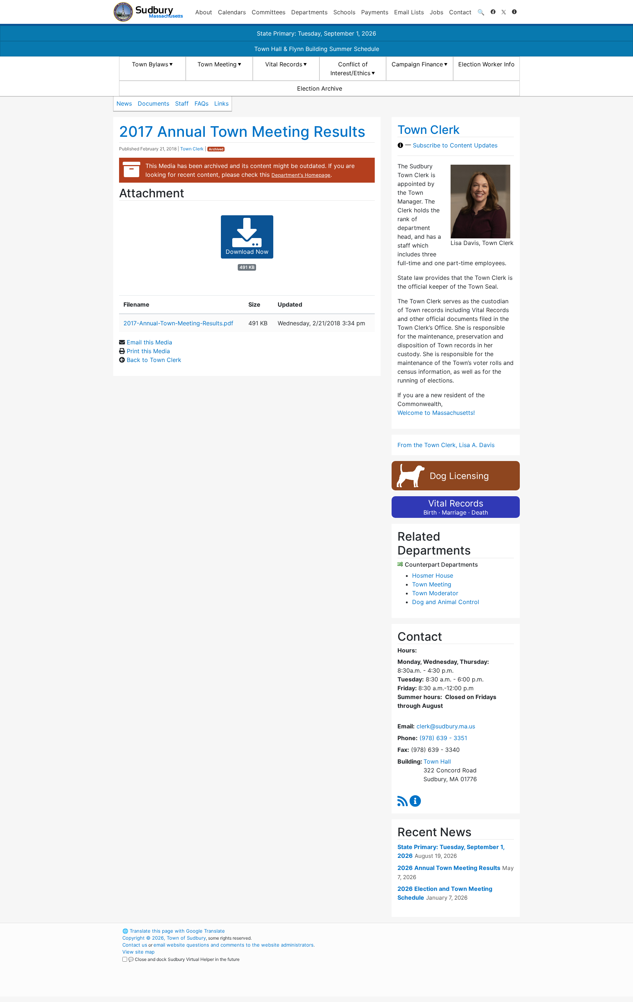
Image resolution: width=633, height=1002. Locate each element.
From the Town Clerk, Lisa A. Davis (446, 445)
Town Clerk (192, 148)
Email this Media (149, 342)
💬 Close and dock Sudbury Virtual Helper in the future (184, 959)
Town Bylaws (150, 64)
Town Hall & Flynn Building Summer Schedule (316, 48)
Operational (434, 966)
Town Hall (437, 761)
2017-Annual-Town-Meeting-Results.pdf (178, 323)
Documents (153, 103)
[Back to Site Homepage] (148, 12)
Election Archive (319, 88)
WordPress (421, 931)
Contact (460, 12)
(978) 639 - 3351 (443, 738)
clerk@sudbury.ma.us (446, 726)
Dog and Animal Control (445, 602)
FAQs (201, 103)
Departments (309, 12)
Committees (268, 12)
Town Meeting (217, 64)
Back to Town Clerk (154, 359)
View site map (138, 952)
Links (221, 103)
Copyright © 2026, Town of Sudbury (164, 938)
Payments (374, 12)
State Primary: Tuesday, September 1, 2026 (316, 33)
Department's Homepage (300, 175)
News (124, 103)
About (203, 12)
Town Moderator (435, 593)
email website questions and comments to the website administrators (233, 945)
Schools (344, 12)
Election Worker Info (486, 64)
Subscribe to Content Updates (455, 145)
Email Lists (409, 12)
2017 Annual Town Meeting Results (242, 131)
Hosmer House (432, 575)
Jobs (436, 12)
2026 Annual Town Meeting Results (448, 867)
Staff (182, 103)
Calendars (232, 12)
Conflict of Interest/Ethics (350, 69)
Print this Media (148, 351)
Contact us (134, 945)
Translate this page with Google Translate (173, 931)
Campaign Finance (417, 64)
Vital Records (283, 64)
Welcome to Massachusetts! (436, 412)
